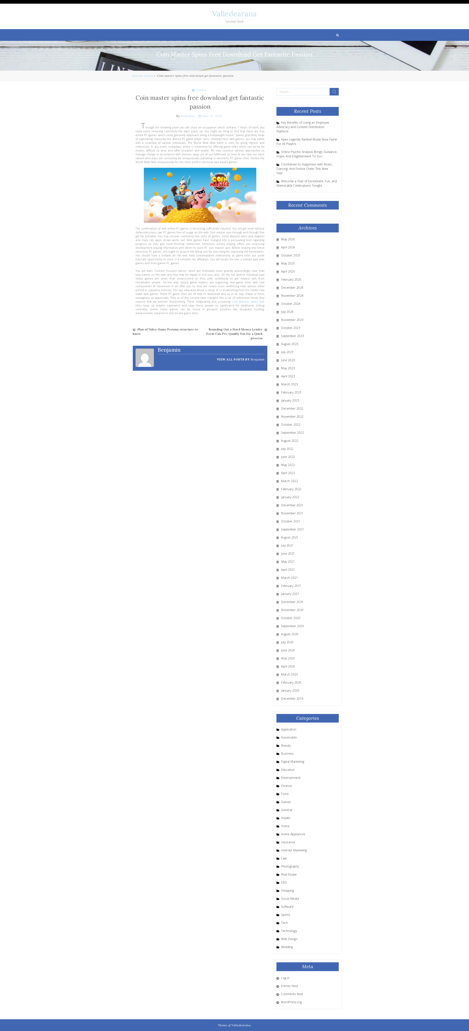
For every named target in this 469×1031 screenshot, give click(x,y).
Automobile (289, 737)
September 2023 (292, 336)
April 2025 (288, 271)
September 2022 (292, 433)
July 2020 (287, 642)
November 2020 (292, 610)
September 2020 (292, 626)
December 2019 (292, 699)
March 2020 (289, 674)
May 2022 (288, 465)
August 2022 (289, 441)
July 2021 (287, 545)
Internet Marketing (294, 850)
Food (284, 794)
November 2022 (292, 416)
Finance (286, 786)
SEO (284, 882)
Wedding (287, 947)
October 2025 (290, 255)
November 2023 (292, 320)
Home (285, 826)
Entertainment (291, 778)
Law (284, 858)
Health (285, 818)
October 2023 (290, 328)
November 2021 (292, 513)
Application (288, 729)
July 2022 (287, 449)
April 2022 (288, 473)
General (286, 810)
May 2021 (288, 562)
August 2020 (289, 634)
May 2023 (288, 368)
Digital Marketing (292, 762)
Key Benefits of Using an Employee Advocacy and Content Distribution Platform (302, 127)
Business (287, 753)
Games (201, 90)
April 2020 (288, 666)
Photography (290, 866)
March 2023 (289, 384)
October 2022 (290, 425)
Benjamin (188, 116)
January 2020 (290, 690)
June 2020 (288, 650)
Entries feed (289, 986)
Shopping (287, 891)
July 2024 (287, 312)
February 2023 (291, 392)
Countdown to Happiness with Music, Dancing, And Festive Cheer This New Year (304, 168)
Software (287, 907)
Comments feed (292, 994)
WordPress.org (291, 1002)
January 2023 (290, 400)
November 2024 (292, 296)
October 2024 (290, 304)
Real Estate (289, 874)
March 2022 (289, 481)
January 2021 (290, 594)
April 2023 (288, 376)
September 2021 (292, 529)
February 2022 (291, 489)
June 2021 (288, 553)
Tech (284, 923)
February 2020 (291, 682)
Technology (289, 931)
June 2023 (288, 360)
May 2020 (288, 658)
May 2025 (288, 263)
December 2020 (292, 602)
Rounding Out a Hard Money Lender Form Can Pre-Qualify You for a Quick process (234, 333)
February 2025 (291, 279)
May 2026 (288, 239)
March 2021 (289, 578)
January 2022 (290, 497)
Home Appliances (293, 834)
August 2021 (289, 537)
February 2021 (291, 586)
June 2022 (288, 457)
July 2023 (287, 352)
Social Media (290, 899)
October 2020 (290, 618)
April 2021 (288, 570)
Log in (285, 978)
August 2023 (289, 344)
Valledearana (234, 13)
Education (288, 770)
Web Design (289, 939)
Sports (285, 915)
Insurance (288, 842)
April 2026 (288, 247)
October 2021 (290, 521)
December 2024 (292, 288)
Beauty (286, 745)
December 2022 (292, 408)
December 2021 (292, 505)
